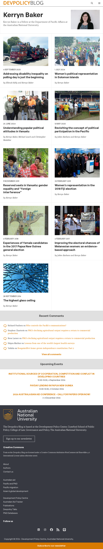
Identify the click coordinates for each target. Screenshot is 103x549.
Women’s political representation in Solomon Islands (76, 75)
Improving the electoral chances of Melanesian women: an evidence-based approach (77, 246)
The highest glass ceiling (19, 300)
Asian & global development (15, 491)
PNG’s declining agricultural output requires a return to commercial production (58, 338)
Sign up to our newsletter (19, 438)
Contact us (8, 472)
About (6, 464)
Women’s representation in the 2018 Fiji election (75, 187)
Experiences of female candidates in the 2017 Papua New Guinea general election (25, 246)
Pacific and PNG (10, 483)
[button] (92, 3)
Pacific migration (10, 487)
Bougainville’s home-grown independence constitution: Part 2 (46, 348)
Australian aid (9, 480)
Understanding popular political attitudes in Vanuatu (23, 129)
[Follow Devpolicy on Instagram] (45, 530)
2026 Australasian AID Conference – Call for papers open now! (51, 394)
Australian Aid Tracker (13, 502)
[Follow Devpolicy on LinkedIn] (39, 530)
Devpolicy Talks (10, 509)
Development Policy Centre (15, 498)
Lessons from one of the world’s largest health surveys (49, 343)
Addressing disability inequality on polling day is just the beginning (25, 75)
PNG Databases (10, 513)
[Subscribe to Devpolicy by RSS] (58, 530)
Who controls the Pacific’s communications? (46, 325)
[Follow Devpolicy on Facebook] (51, 530)
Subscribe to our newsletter (51, 545)
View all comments (51, 354)
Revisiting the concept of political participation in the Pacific (77, 129)
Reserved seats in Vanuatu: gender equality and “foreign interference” (25, 189)
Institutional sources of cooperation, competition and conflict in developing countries (51, 375)
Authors (6, 468)
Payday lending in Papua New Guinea (51, 385)
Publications (8, 505)
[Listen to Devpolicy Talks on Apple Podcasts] (64, 530)
